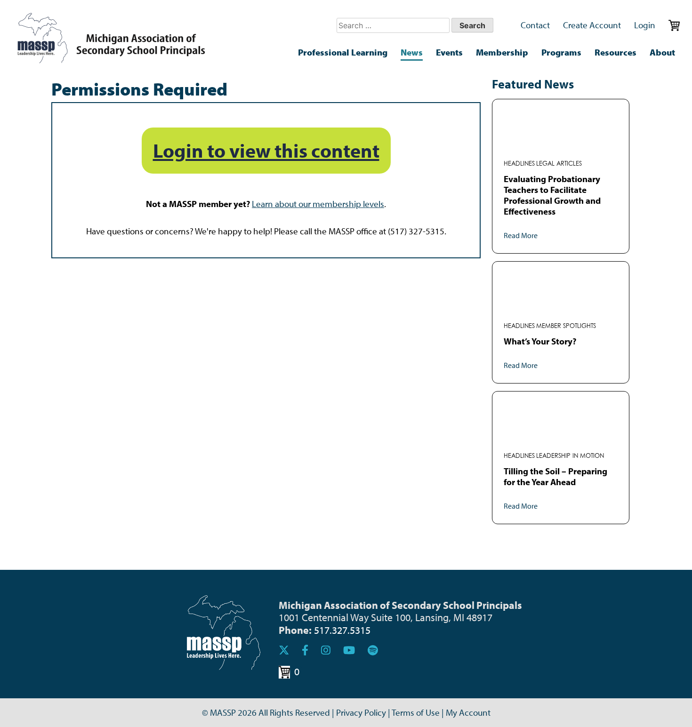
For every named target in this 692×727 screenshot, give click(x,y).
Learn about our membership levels (318, 203)
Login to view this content (266, 150)
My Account (468, 712)
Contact (535, 25)
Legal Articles (559, 163)
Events (449, 52)
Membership (502, 52)
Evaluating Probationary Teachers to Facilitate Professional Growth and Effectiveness (552, 195)
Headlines (519, 163)
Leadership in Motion (570, 455)
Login (644, 25)
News (412, 52)
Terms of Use (416, 712)
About (662, 52)
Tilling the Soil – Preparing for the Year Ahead (555, 476)
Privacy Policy (361, 712)
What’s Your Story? (540, 341)
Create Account (592, 25)
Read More (521, 235)
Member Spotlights (566, 325)
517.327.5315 (342, 630)
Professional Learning (342, 52)
